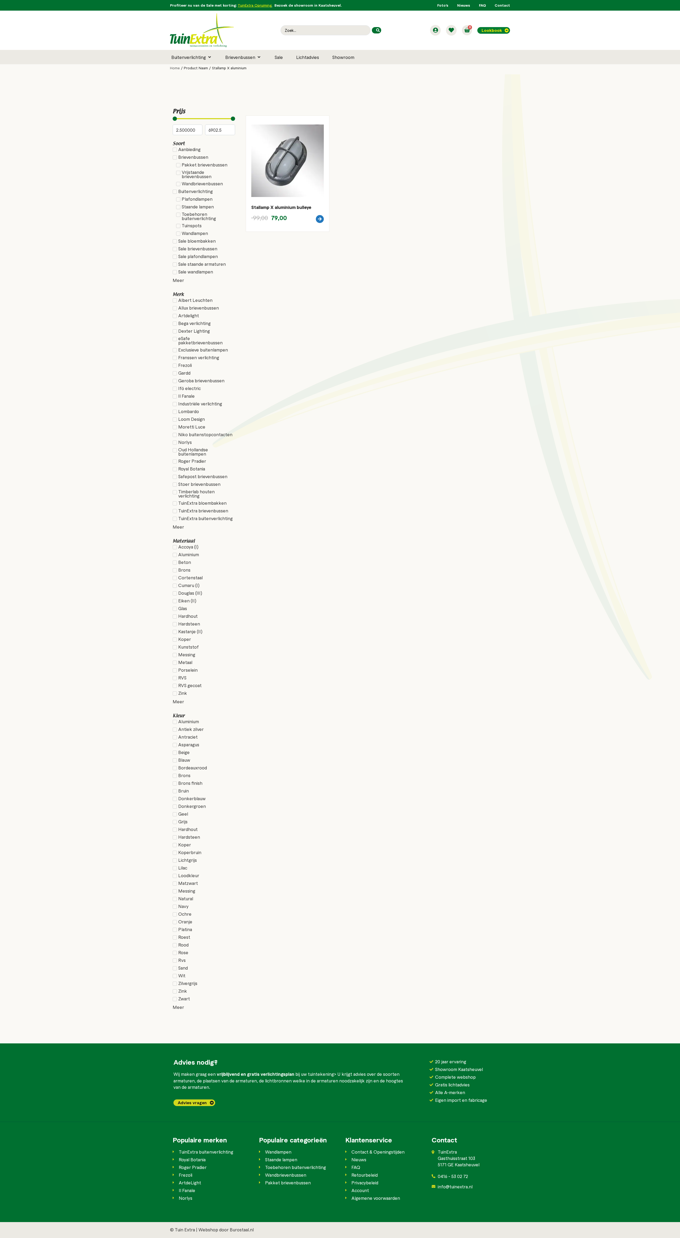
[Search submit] (376, 30)
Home (175, 68)
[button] (191, 57)
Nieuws (463, 5)
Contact (502, 5)
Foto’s (442, 5)
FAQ (482, 5)
